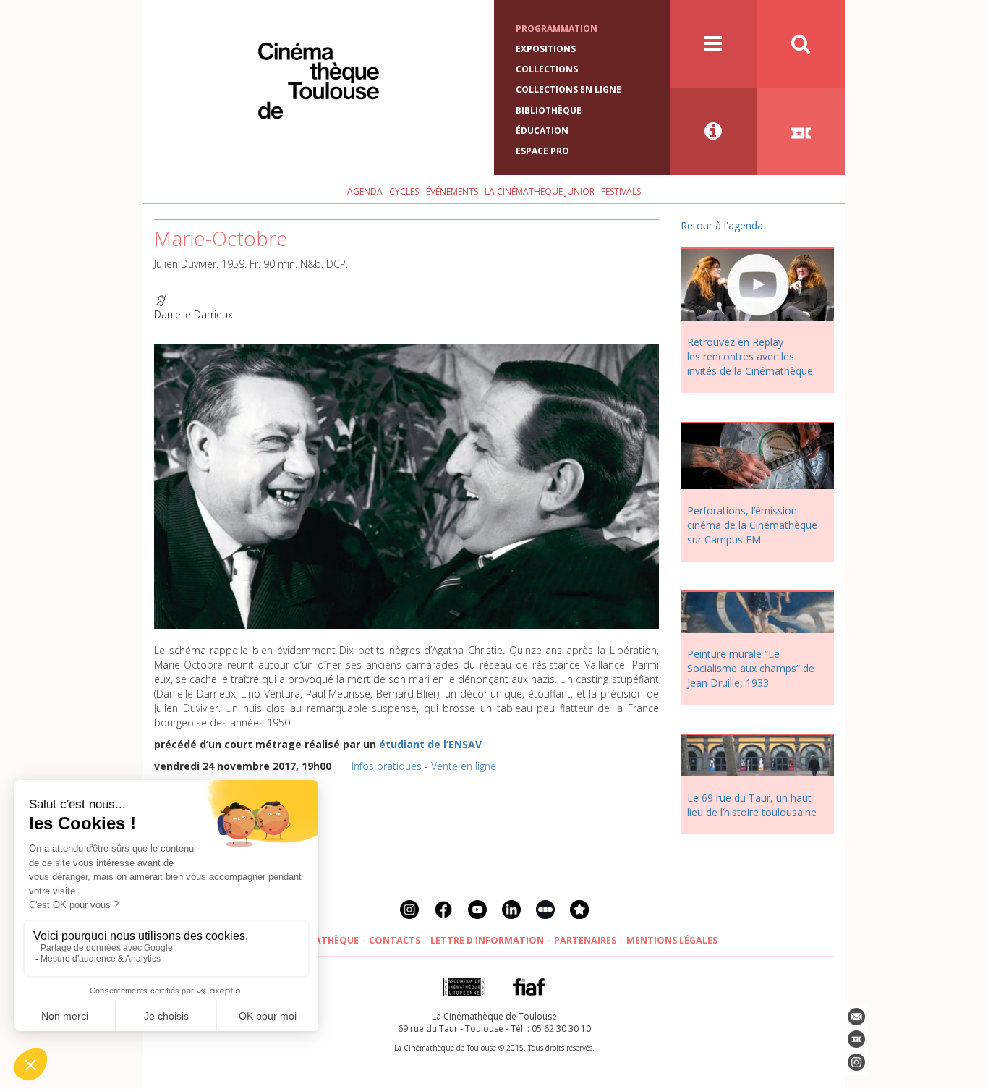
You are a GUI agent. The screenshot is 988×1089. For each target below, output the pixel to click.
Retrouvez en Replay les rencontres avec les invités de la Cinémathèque (750, 356)
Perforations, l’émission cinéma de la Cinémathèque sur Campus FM (752, 525)
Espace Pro (542, 151)
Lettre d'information (487, 940)
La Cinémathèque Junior (540, 191)
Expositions (546, 49)
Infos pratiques (387, 766)
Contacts (394, 940)
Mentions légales (671, 940)
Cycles (404, 191)
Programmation (556, 28)
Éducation (542, 130)
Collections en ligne (568, 89)
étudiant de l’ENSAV (430, 744)
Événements (452, 191)
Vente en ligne (463, 766)
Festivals (621, 191)
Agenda (365, 191)
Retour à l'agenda (722, 225)
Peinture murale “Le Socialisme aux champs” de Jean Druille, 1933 (750, 668)
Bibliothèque (549, 110)
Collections (547, 69)
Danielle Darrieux (193, 314)
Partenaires (585, 940)
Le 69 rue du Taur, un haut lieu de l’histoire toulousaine (752, 805)
